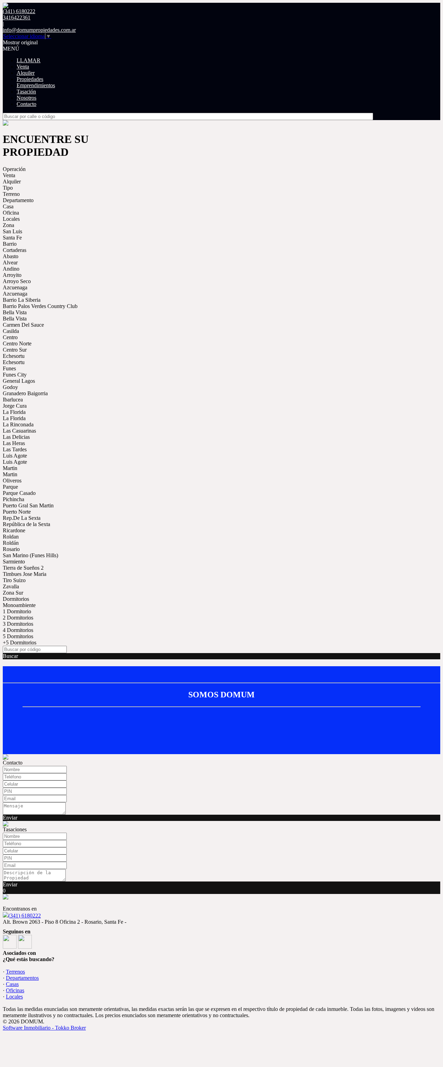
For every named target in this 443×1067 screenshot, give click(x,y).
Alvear (10, 262)
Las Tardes (15, 449)
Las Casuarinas (19, 431)
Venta (23, 67)
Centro (10, 337)
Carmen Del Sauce (23, 325)
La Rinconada (18, 424)
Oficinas (15, 990)
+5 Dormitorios (19, 642)
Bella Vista (15, 312)
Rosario (11, 549)
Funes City (15, 375)
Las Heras (14, 443)
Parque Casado (19, 493)
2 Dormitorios (18, 618)
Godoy (10, 387)
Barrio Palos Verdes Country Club (40, 306)
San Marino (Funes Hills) (30, 555)
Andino (11, 269)
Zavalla (11, 586)
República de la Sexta (26, 524)
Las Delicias (16, 437)
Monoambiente (19, 605)
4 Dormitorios (18, 630)
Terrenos (15, 972)
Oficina (11, 213)
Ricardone (14, 530)
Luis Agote (15, 456)
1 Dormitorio (17, 611)
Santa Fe (12, 238)
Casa (8, 206)
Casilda (11, 331)
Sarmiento (14, 561)
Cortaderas (14, 250)
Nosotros (26, 98)
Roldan (11, 537)
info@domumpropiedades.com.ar (39, 30)
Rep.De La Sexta (21, 518)
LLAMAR (28, 60)
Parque (10, 487)
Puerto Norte (17, 512)
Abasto (10, 256)
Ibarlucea (13, 400)
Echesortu (14, 356)
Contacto (26, 104)
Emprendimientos (36, 85)
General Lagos (19, 381)
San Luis (12, 231)
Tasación (26, 91)
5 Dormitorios (18, 636)
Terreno (11, 194)
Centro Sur (15, 350)
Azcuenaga (15, 287)
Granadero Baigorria (25, 393)
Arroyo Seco (17, 281)
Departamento (18, 200)
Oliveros (12, 480)
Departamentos (22, 978)
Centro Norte (17, 343)
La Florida (14, 412)
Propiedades (30, 79)
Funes (9, 368)
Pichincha (13, 499)
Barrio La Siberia (21, 300)
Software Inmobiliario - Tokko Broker (44, 1028)
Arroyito (12, 275)
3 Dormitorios (18, 624)
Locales (11, 219)
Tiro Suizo (14, 580)
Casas (12, 984)
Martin (10, 468)
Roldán (11, 543)
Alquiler (26, 73)
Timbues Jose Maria (24, 574)
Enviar (10, 818)
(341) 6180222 (24, 916)
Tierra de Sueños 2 (23, 568)
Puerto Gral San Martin (28, 505)
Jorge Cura (15, 406)
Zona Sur (13, 593)
